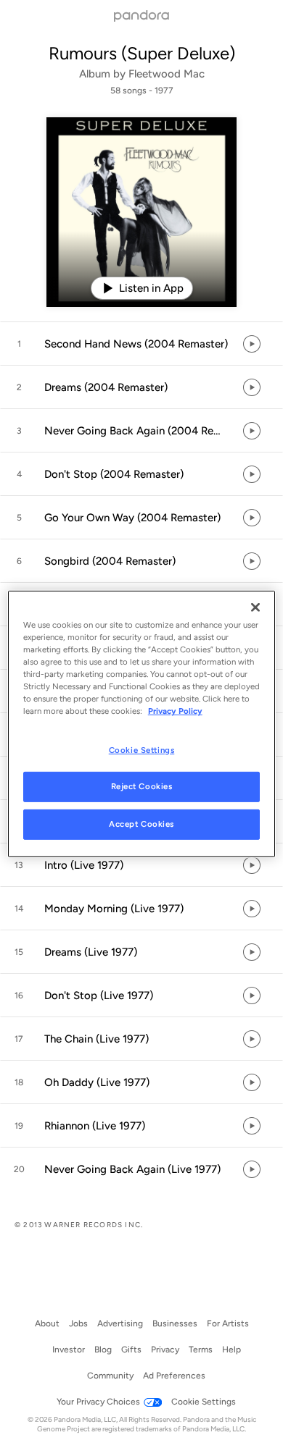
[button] (141, 344)
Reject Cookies (142, 786)
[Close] (255, 607)
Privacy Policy (175, 711)
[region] (141, 724)
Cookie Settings (142, 749)
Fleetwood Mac (166, 73)
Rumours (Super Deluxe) (142, 53)
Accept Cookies (141, 824)
